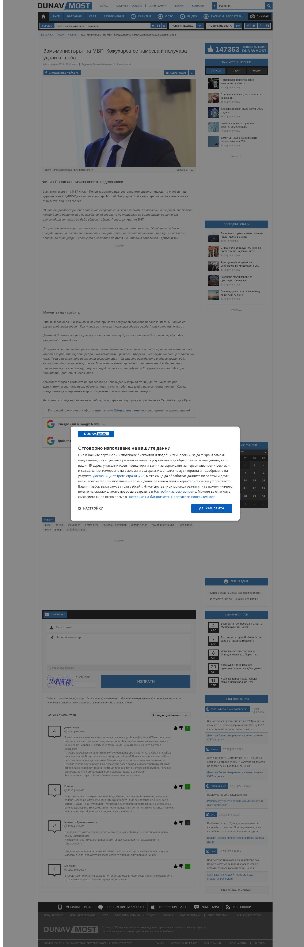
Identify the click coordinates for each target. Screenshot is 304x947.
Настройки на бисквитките (149, 497)
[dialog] (155, 473)
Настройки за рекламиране (175, 491)
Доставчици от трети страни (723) (119, 476)
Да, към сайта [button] (211, 508)
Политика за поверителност (193, 497)
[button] (90, 508)
